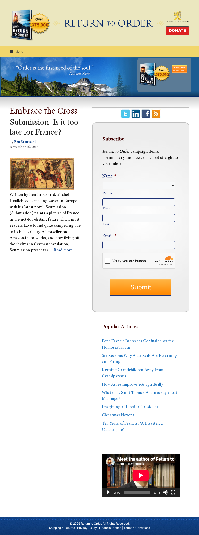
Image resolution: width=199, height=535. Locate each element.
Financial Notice (110, 528)
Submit (140, 287)
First (106, 208)
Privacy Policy (87, 528)
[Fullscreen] (173, 492)
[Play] (108, 492)
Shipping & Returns (62, 528)
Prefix (107, 193)
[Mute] (165, 492)
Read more (63, 250)
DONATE (177, 30)
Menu (19, 51)
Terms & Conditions (137, 528)
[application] (141, 475)
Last (106, 224)
